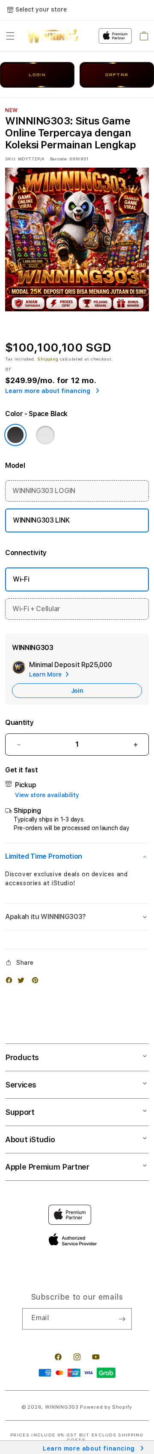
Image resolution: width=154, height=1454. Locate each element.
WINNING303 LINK (41, 520)
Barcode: (59, 158)
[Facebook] (11, 982)
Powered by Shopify (106, 1407)
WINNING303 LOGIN (43, 491)
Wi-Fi (21, 579)
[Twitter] (23, 982)
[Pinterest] (37, 982)
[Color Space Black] (15, 435)
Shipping (48, 358)
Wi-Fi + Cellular (36, 609)
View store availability (47, 795)
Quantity (19, 722)
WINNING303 (62, 1407)
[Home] (52, 36)
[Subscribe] (122, 1319)
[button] (10, 36)
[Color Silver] (45, 435)
